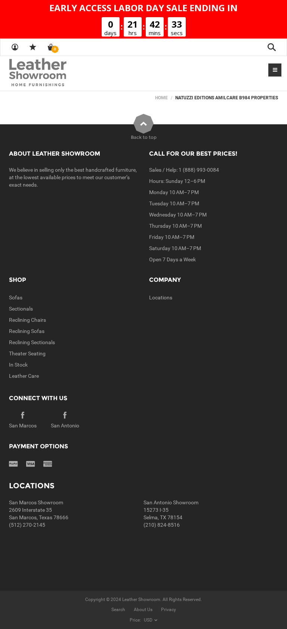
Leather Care (24, 376)
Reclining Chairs (27, 320)
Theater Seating (27, 353)
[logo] (52, 73)
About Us (143, 609)
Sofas (15, 298)
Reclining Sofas (26, 331)
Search (118, 609)
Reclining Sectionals (32, 342)
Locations (160, 298)
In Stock (18, 365)
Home (161, 97)
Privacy (168, 609)
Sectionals (21, 309)
